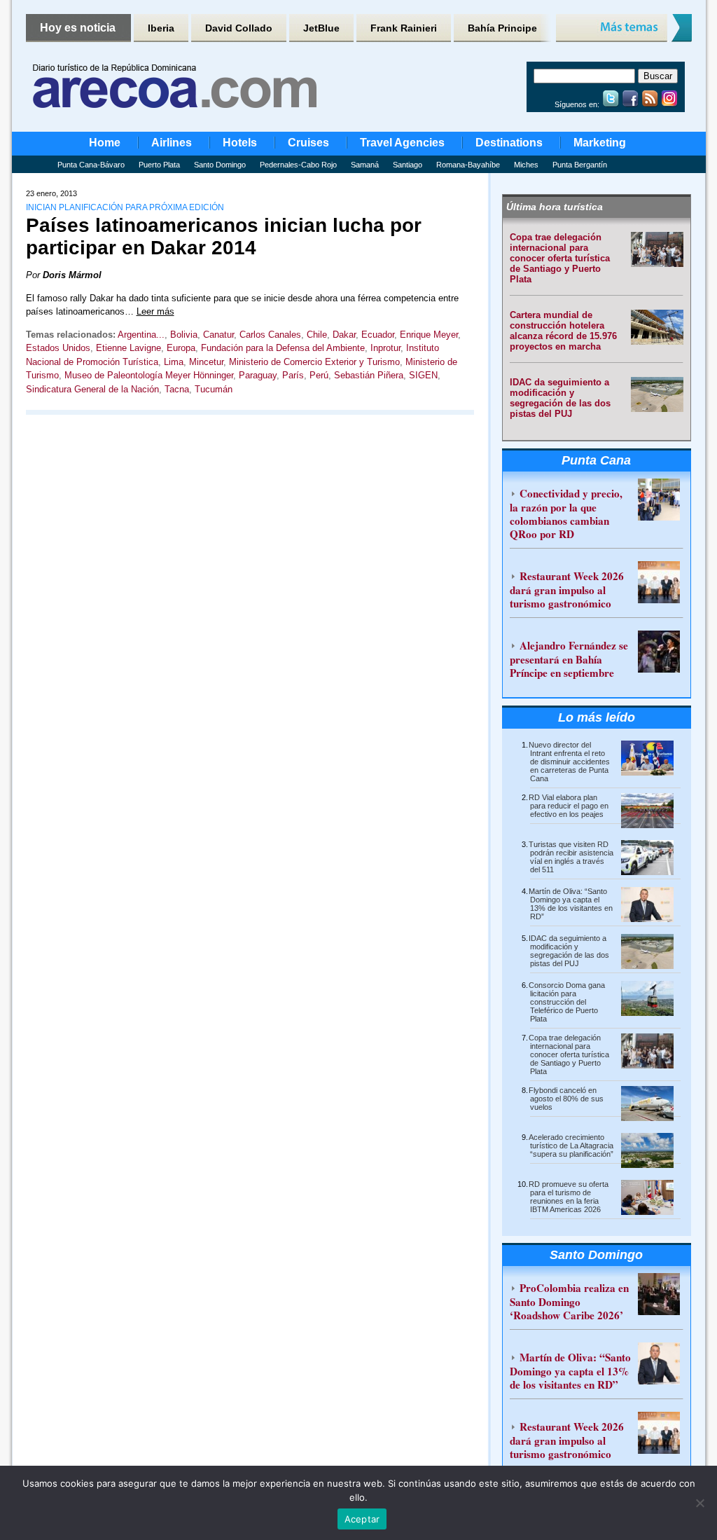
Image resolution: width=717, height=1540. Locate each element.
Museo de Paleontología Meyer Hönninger (148, 375)
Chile (317, 334)
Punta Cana (596, 460)
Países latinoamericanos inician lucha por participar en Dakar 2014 (224, 236)
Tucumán (213, 389)
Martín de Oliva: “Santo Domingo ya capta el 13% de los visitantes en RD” (571, 904)
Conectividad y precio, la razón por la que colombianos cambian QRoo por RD (566, 514)
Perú (318, 375)
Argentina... (141, 334)
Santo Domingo (220, 164)
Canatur (218, 334)
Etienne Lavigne (128, 348)
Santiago (407, 164)
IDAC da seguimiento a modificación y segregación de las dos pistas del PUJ (560, 398)
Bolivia (183, 334)
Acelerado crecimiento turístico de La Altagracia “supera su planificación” (571, 1145)
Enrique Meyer (429, 334)
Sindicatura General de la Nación (92, 389)
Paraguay (258, 375)
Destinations (509, 143)
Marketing (599, 143)
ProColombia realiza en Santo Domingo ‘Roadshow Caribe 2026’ (569, 1301)
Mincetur (206, 362)
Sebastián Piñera (368, 375)
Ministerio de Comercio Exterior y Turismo (314, 362)
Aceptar (362, 1519)
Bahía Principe (502, 28)
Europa (181, 348)
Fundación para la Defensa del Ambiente (283, 348)
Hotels (240, 143)
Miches (526, 164)
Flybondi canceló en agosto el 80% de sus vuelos (566, 1098)
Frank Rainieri (403, 28)
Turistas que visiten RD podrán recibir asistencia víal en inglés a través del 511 (571, 857)
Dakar (344, 334)
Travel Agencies (402, 143)
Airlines (171, 143)
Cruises (308, 143)
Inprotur (385, 348)
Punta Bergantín (579, 164)
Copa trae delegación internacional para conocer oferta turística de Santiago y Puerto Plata (560, 258)
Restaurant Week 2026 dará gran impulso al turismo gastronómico (567, 589)
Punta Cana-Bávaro (91, 164)
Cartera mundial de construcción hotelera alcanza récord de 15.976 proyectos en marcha (563, 331)
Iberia (161, 28)
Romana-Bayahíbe (468, 164)
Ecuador (377, 334)
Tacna (177, 389)
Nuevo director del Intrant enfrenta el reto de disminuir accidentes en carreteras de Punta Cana (569, 762)
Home (104, 143)
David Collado (238, 28)
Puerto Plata (159, 164)
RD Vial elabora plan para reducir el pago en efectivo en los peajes (568, 805)
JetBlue (321, 28)
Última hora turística (554, 206)
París (293, 375)
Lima (173, 362)
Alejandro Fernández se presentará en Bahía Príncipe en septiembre (569, 659)
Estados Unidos (58, 348)
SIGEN (423, 375)
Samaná (365, 164)
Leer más (155, 311)
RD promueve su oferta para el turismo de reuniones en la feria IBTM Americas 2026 (568, 1197)
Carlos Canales (270, 334)
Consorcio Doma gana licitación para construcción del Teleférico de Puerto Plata (567, 1002)
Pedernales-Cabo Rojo (298, 164)
